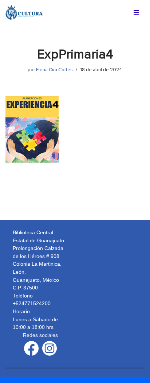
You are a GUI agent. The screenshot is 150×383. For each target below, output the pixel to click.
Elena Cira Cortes (54, 70)
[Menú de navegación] (136, 12)
